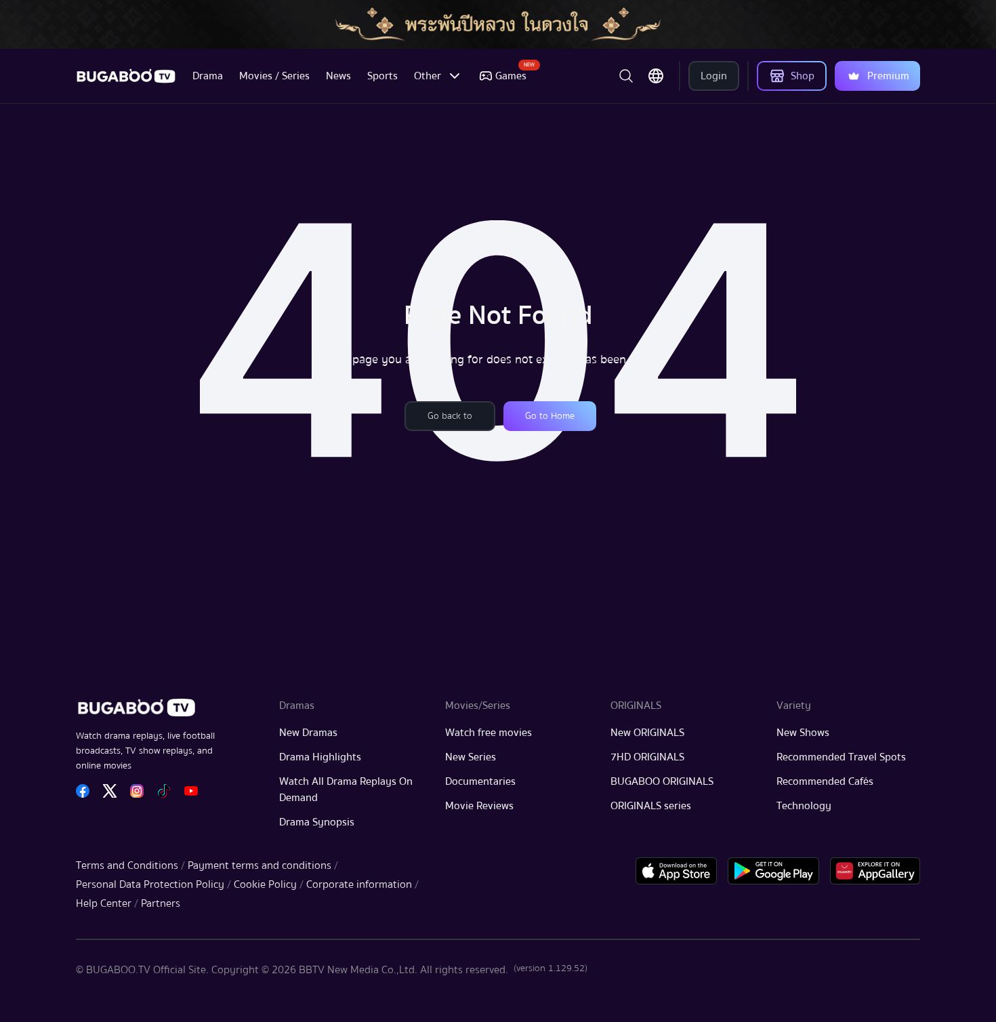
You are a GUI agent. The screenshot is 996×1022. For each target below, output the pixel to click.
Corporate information (359, 884)
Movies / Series (274, 76)
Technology (803, 806)
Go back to (450, 416)
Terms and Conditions (127, 865)
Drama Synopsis (316, 822)
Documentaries (480, 781)
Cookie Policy (265, 884)
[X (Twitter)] (110, 791)
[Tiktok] (164, 791)
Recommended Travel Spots (841, 757)
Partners (160, 903)
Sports (382, 76)
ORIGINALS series (650, 806)
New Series (470, 757)
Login (714, 76)
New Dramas (308, 732)
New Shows (802, 732)
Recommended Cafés (824, 781)
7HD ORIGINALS (647, 757)
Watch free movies (488, 732)
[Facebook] (82, 791)
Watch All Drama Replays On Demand (346, 789)
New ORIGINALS (647, 732)
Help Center (103, 903)
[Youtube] (191, 791)
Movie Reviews (479, 806)
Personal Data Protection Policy (150, 884)
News (338, 76)
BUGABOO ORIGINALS (661, 781)
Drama (207, 76)
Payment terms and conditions (259, 865)
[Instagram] (137, 791)
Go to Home (550, 416)
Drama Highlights (320, 757)
